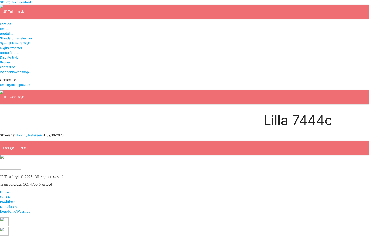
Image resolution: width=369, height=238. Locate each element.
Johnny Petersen (29, 135)
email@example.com (15, 85)
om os (4, 29)
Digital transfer (11, 48)
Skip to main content (15, 2)
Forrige (8, 148)
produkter (7, 34)
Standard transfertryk (16, 38)
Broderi (5, 62)
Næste (25, 148)
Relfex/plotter (10, 53)
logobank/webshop (14, 72)
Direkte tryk (9, 57)
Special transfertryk (15, 43)
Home (4, 192)
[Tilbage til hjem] (12, 12)
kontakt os (8, 67)
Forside (5, 24)
